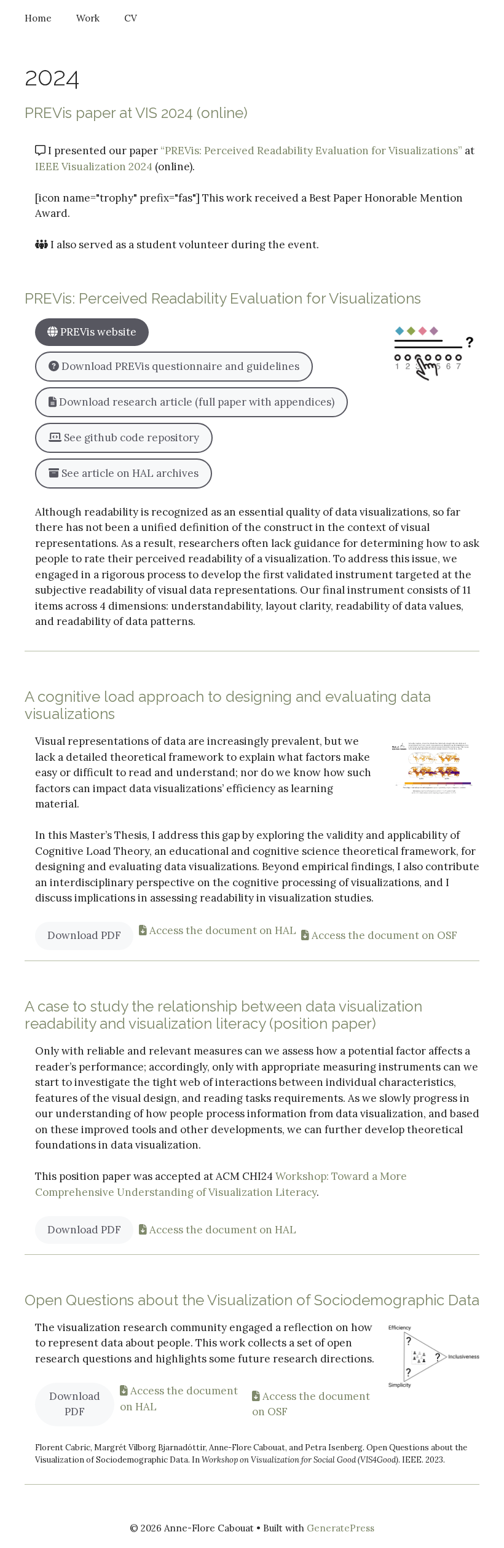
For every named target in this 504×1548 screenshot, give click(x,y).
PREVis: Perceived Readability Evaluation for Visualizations (223, 298)
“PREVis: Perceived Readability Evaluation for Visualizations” (311, 150)
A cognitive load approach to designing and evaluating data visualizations (228, 705)
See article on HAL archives (129, 473)
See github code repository (130, 437)
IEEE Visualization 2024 (93, 166)
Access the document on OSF (383, 935)
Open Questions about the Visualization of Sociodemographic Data (252, 1300)
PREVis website (97, 332)
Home (38, 18)
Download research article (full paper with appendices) (195, 402)
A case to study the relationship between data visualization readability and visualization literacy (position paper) (223, 1015)
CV (130, 18)
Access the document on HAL (221, 930)
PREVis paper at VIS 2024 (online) (136, 113)
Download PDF (84, 935)
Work (88, 18)
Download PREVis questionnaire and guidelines (179, 366)
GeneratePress (340, 1528)
